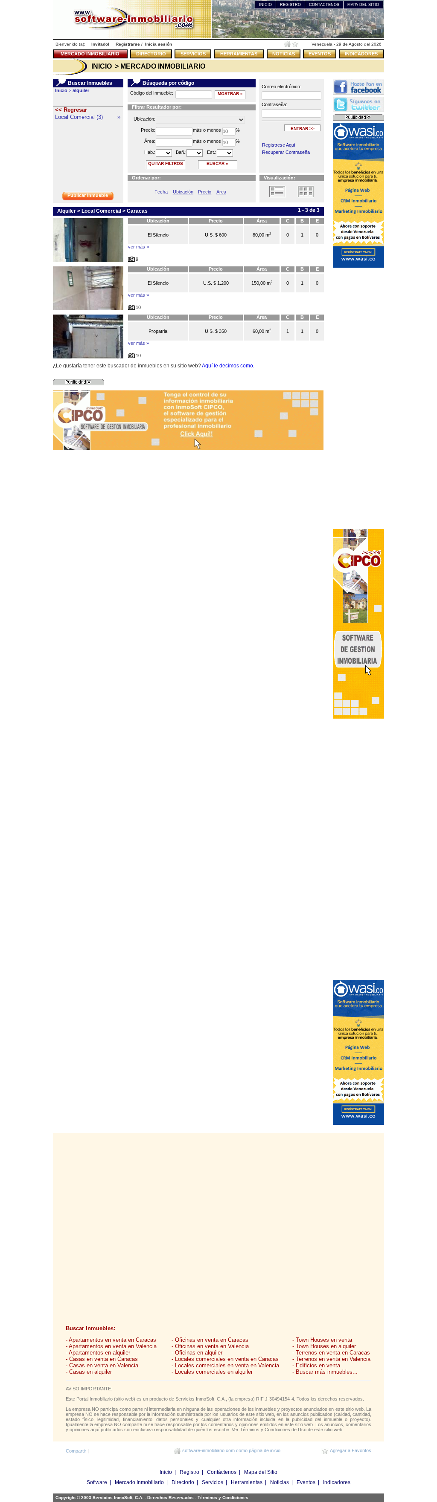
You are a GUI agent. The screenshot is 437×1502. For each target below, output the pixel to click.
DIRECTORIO (151, 53)
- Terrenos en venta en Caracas (331, 1352)
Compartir (76, 1450)
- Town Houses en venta (322, 1340)
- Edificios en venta (316, 1365)
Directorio (183, 1482)
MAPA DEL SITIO (363, 5)
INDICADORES (361, 53)
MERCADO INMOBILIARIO (90, 53)
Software (97, 1482)
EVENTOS (320, 53)
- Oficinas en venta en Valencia (210, 1346)
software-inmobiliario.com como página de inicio (231, 1450)
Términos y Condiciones (223, 1497)
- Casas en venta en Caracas (102, 1359)
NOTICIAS (283, 53)
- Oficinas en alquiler (197, 1352)
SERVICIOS (193, 53)
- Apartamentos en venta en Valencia (111, 1346)
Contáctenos (221, 1472)
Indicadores (336, 1482)
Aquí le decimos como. (228, 366)
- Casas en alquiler (89, 1372)
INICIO (265, 5)
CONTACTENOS (324, 5)
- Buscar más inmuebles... (325, 1372)
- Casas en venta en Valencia (102, 1365)
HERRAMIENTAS (238, 53)
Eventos (306, 1482)
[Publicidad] (78, 382)
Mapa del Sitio (260, 1472)
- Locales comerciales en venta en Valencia (225, 1365)
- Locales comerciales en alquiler (212, 1372)
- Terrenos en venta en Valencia (331, 1359)
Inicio (166, 1472)
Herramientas (246, 1482)
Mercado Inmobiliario (139, 1482)
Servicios (212, 1482)
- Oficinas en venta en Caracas (210, 1340)
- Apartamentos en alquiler (98, 1352)
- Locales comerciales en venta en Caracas (225, 1359)
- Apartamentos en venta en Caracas (111, 1340)
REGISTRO (290, 5)
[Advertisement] (358, 398)
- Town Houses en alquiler (324, 1346)
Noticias (279, 1482)
